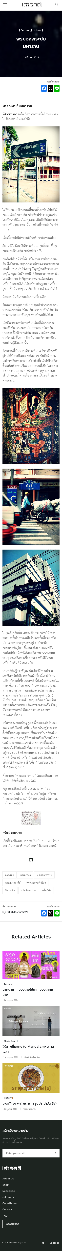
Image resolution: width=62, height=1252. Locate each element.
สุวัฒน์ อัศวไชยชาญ (32, 1057)
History (37, 30)
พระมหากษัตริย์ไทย (36, 882)
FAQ (4, 1216)
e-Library (8, 1197)
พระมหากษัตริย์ (13, 882)
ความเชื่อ (9, 874)
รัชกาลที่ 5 (10, 890)
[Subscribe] (55, 1153)
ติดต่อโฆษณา (12, 1224)
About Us (8, 1179)
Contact (7, 1210)
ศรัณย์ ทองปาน (28, 890)
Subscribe (8, 1191)
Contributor (9, 1203)
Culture (25, 30)
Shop (5, 1185)
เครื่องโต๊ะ (46, 890)
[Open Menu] (5, 4)
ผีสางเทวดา (25, 874)
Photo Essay (10, 1041)
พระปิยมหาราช (44, 874)
